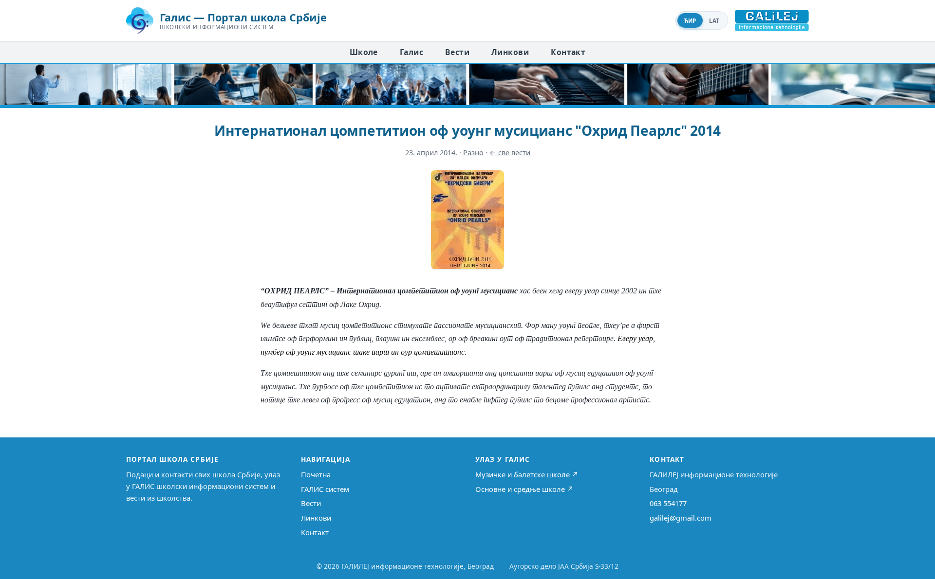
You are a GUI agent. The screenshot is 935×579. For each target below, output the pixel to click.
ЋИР (690, 20)
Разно (473, 152)
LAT (714, 20)
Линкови (510, 52)
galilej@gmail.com (680, 518)
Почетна (316, 474)
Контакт (568, 52)
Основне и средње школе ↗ (524, 489)
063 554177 (668, 503)
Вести (457, 52)
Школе (364, 52)
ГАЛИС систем (325, 489)
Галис (411, 52)
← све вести (509, 152)
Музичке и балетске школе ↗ (527, 474)
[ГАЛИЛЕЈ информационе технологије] (772, 20)
